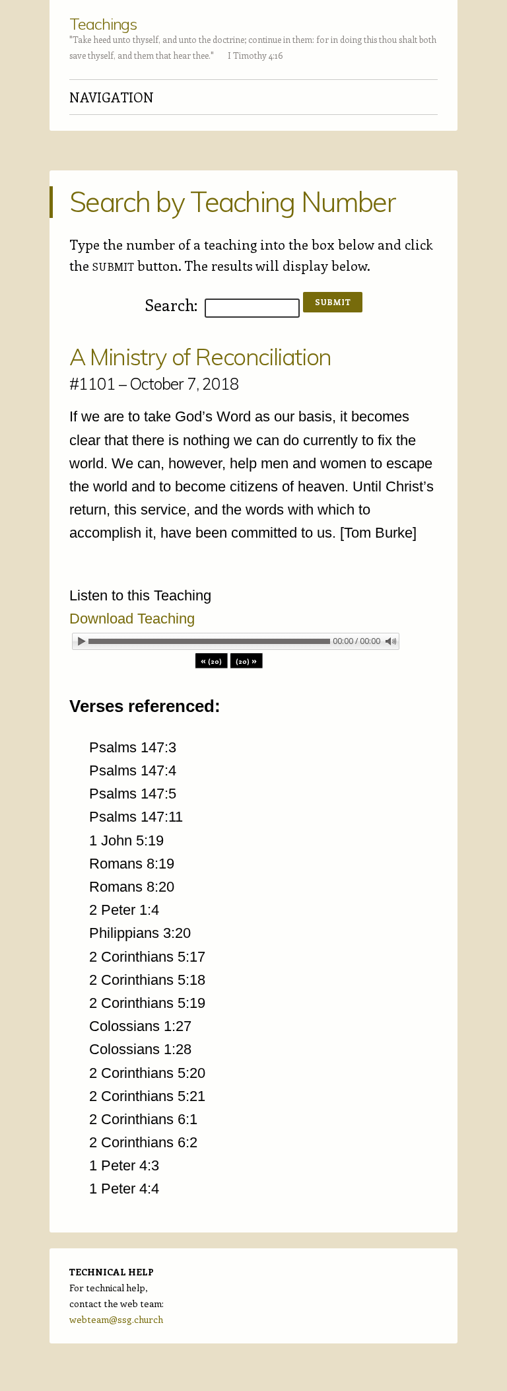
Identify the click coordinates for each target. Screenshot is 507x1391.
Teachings (103, 24)
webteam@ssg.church (116, 1319)
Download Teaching (132, 618)
